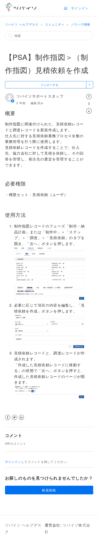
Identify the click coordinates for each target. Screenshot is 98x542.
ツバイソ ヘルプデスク (22, 24)
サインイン (13, 461)
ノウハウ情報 (80, 24)
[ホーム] (21, 10)
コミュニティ (54, 24)
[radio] (89, 96)
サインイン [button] (79, 8)
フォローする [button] (50, 85)
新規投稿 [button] (49, 490)
